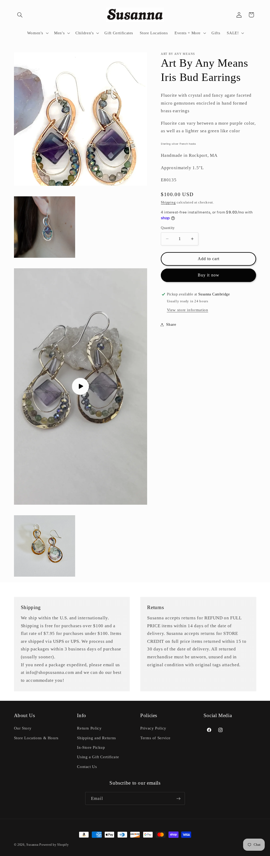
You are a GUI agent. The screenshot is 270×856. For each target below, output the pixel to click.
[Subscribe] (178, 798)
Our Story (23, 728)
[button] (20, 15)
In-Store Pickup (91, 747)
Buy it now (208, 275)
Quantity (168, 228)
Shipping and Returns (96, 738)
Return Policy (89, 728)
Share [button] (171, 324)
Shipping (168, 202)
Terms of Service (155, 738)
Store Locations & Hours (36, 738)
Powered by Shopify (54, 844)
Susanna (32, 844)
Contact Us (87, 767)
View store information (187, 310)
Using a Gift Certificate (98, 757)
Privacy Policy (153, 728)
